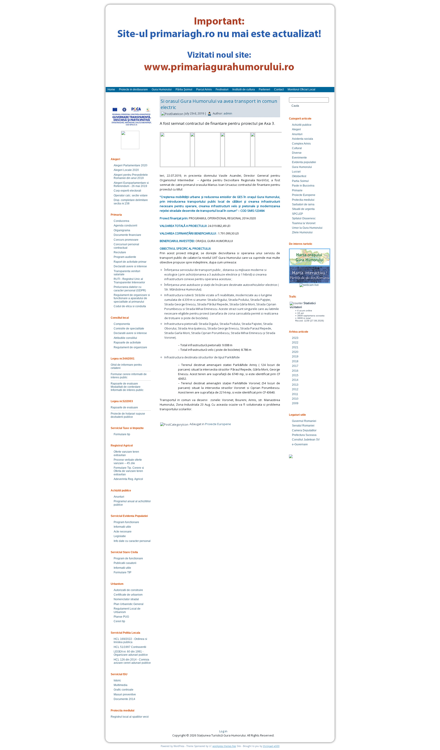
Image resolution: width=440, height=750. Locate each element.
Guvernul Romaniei (304, 421)
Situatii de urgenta (303, 209)
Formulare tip (122, 434)
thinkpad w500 (271, 746)
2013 (295, 384)
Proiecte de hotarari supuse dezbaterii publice (128, 415)
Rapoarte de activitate (127, 342)
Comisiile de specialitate (129, 328)
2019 (295, 356)
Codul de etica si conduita (130, 306)
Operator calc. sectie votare (131, 195)
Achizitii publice (301, 124)
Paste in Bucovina (303, 185)
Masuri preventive (125, 694)
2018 (295, 361)
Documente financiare (127, 235)
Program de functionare (128, 558)
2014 (295, 380)
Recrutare (120, 252)
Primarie (297, 190)
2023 (295, 338)
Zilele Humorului (302, 232)
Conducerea (121, 221)
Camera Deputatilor (304, 430)
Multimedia (120, 685)
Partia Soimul (300, 181)
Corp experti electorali (127, 190)
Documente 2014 (124, 699)
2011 (295, 394)
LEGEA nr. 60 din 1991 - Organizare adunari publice (131, 653)
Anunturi (119, 496)
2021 (295, 347)
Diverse (297, 152)
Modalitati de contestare (125, 386)
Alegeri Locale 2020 (126, 170)
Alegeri (296, 129)
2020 (295, 352)
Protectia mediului (303, 199)
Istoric (117, 680)
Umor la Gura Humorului (307, 227)
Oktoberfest (299, 176)
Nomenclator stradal (126, 599)
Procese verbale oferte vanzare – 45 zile (128, 461)
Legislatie (120, 536)
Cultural (297, 148)
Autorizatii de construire (128, 590)
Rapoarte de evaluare (124, 383)
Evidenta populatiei (304, 162)
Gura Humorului (302, 167)
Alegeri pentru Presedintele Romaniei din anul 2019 (131, 176)
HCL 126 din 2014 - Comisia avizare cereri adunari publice (132, 661)
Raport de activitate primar (130, 261)
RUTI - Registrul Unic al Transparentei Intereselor (129, 280)
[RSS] (113, 732)
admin (227, 113)
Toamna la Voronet (303, 223)
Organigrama (122, 230)
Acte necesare (123, 531)
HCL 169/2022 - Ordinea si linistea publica (130, 640)
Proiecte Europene (218, 424)
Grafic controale (123, 689)
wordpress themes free (224, 746)
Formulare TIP (122, 572)
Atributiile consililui (125, 338)
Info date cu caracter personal (132, 541)
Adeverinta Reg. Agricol (128, 479)
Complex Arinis (301, 143)
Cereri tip (119, 621)
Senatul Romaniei (303, 425)
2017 (295, 366)
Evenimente (299, 157)
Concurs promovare (126, 239)
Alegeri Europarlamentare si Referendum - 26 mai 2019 (131, 184)
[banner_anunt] (220, 48)
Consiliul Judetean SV (306, 439)
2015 (295, 375)
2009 (295, 403)
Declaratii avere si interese (130, 266)
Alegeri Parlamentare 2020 (130, 165)
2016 (295, 370)
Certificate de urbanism (128, 594)
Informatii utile (122, 526)
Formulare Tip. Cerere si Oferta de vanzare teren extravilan (129, 471)
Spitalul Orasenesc (304, 218)
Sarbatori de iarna (303, 204)
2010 (295, 398)
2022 (295, 342)
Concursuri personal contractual (126, 246)
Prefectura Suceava (304, 435)
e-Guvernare (300, 444)
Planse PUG (121, 616)
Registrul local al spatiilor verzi (130, 716)
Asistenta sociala (302, 138)
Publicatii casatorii (125, 563)
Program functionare (126, 522)
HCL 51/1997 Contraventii (130, 647)
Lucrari (296, 171)
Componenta (122, 324)
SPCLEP (297, 213)
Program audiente (125, 257)
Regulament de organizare (130, 347)
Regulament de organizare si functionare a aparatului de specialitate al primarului (132, 298)
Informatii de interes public (127, 390)
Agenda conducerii (125, 225)
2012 (295, 389)
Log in (223, 731)
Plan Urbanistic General (128, 604)
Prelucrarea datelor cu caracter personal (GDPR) (130, 288)
